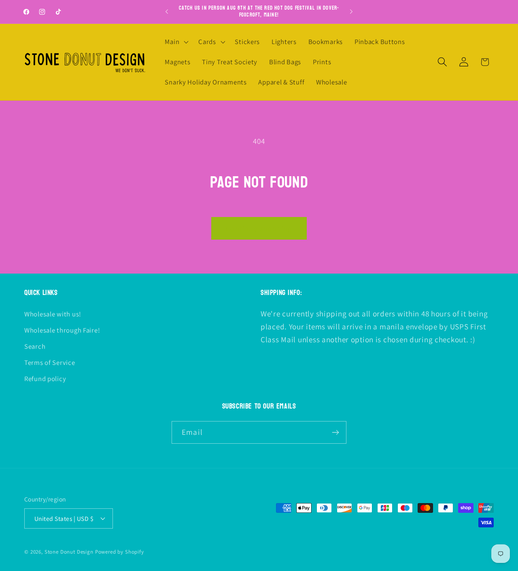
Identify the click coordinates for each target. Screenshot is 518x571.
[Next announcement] (351, 11)
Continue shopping (259, 228)
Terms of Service (49, 362)
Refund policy (45, 378)
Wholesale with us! (52, 314)
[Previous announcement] (167, 11)
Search (34, 346)
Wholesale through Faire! (62, 330)
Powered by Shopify (119, 551)
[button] (176, 42)
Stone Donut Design (69, 551)
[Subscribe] (335, 432)
